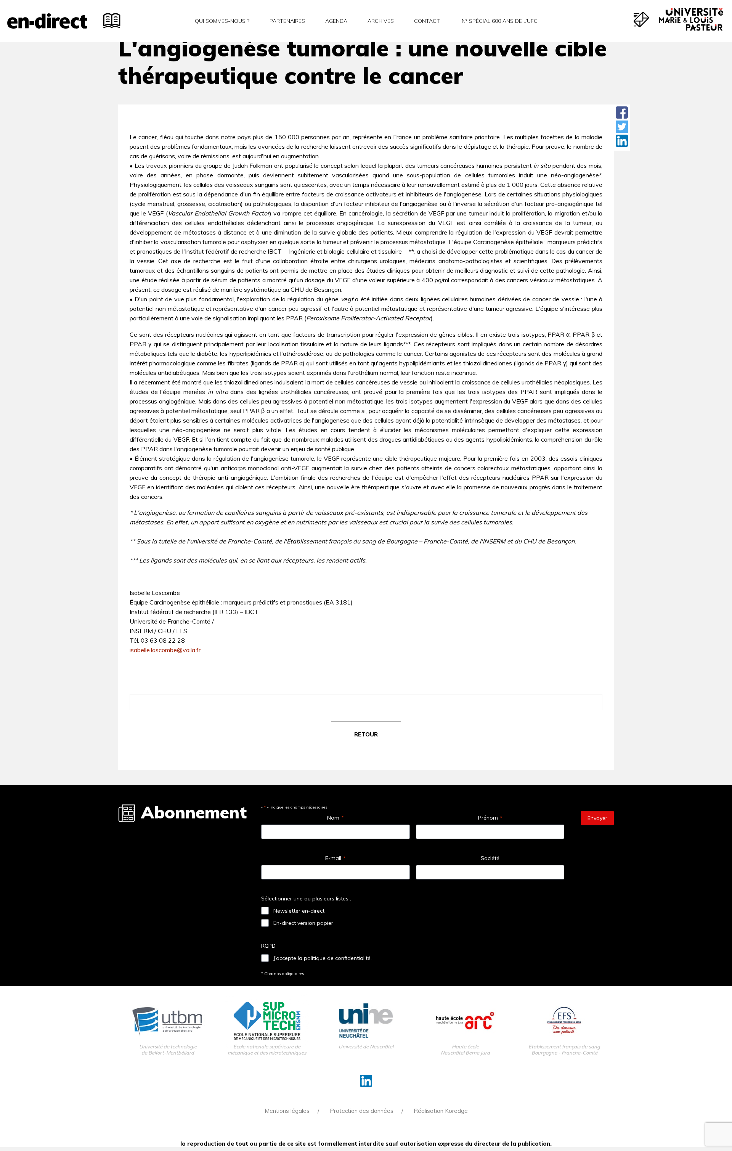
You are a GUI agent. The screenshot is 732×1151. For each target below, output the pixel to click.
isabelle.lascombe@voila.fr (165, 650)
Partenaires (287, 21)
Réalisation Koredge (441, 1110)
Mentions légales (287, 1110)
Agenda (336, 21)
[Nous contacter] (641, 19)
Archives (381, 21)
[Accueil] (47, 21)
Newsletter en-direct (298, 910)
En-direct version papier (303, 923)
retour (366, 734)
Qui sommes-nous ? (222, 21)
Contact (427, 21)
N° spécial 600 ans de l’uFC (499, 21)
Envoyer (597, 818)
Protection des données (361, 1110)
